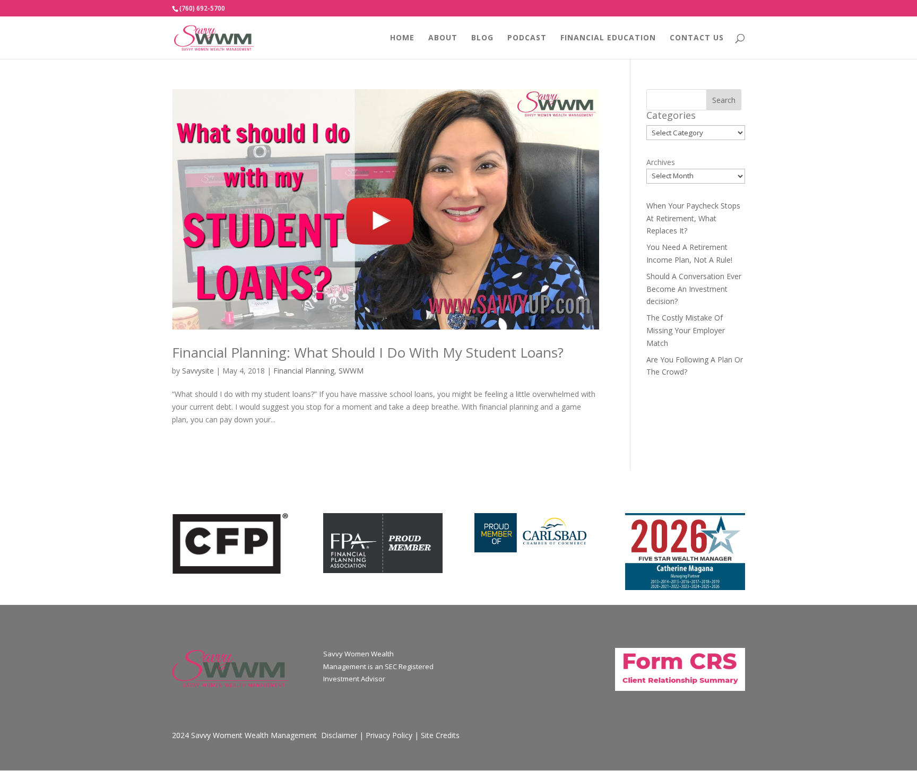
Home (402, 38)
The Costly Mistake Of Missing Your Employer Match (685, 330)
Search (724, 100)
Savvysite (198, 371)
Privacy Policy (389, 735)
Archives (660, 162)
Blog (482, 38)
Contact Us (697, 38)
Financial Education (608, 38)
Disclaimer (339, 735)
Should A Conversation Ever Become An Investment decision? (693, 289)
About (442, 38)
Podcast (527, 38)
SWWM (351, 371)
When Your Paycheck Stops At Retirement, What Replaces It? (693, 218)
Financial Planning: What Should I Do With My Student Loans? (368, 352)
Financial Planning (303, 371)
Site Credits (440, 735)
